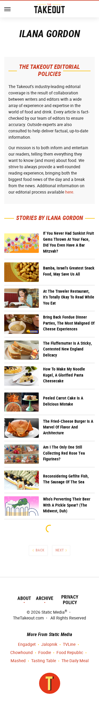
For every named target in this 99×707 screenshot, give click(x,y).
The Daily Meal (75, 660)
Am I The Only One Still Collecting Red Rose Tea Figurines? (64, 453)
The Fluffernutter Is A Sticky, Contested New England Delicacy (67, 349)
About (24, 598)
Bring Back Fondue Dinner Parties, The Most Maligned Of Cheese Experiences (69, 323)
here (69, 192)
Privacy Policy (69, 599)
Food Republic (69, 652)
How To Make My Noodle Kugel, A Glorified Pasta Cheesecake (64, 375)
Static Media (53, 612)
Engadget (27, 644)
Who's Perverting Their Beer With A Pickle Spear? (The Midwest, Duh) (66, 505)
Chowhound (21, 652)
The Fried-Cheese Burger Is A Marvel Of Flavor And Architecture (68, 427)
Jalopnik (49, 644)
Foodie (44, 652)
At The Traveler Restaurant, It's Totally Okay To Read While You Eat (68, 297)
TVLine (69, 644)
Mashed (18, 660)
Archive (44, 598)
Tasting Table (43, 660)
